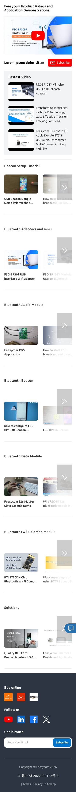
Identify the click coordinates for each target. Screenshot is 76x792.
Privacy (38, 784)
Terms (27, 784)
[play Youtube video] (38, 35)
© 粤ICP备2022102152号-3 (38, 776)
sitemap (50, 784)
